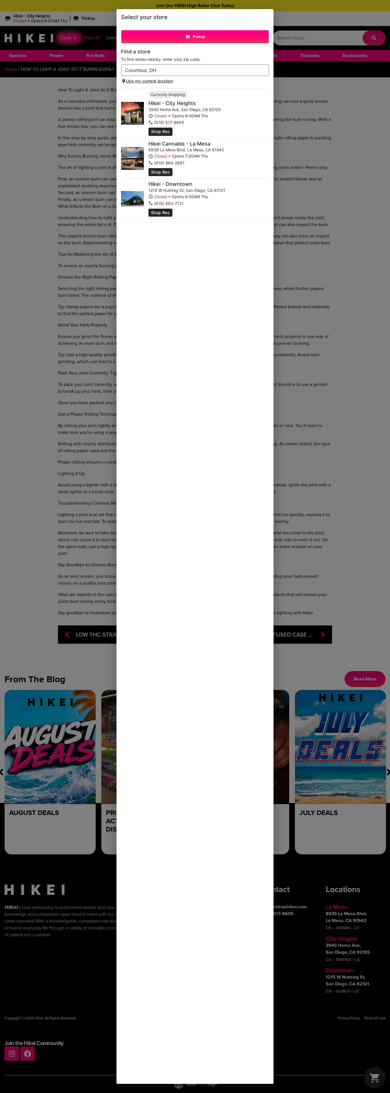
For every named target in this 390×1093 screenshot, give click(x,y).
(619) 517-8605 (169, 122)
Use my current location (149, 80)
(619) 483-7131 (169, 203)
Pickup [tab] (199, 37)
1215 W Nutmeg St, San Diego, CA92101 (186, 190)
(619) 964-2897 (169, 162)
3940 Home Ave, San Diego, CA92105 (184, 109)
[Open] (264, 70)
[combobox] (190, 70)
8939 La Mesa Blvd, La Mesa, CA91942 (186, 149)
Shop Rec (160, 131)
